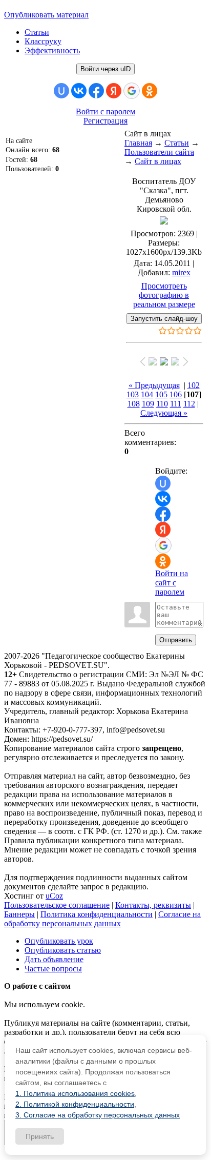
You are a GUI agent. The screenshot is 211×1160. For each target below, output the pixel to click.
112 (189, 403)
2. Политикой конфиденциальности (74, 1104)
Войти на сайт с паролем (171, 582)
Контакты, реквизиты (153, 905)
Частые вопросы (53, 968)
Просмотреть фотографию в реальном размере (164, 295)
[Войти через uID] (61, 90)
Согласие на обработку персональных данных (102, 919)
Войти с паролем (105, 111)
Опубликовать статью (63, 950)
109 (148, 403)
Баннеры (19, 914)
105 (161, 394)
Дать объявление (54, 959)
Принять (40, 1136)
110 (162, 403)
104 (147, 394)
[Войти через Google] (131, 91)
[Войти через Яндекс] (113, 90)
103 (132, 394)
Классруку (43, 41)
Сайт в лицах (158, 161)
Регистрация (105, 120)
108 (134, 403)
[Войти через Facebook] (96, 90)
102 (193, 385)
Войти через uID (105, 69)
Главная (138, 142)
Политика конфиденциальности (96, 914)
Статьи (37, 32)
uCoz (54, 895)
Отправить (175, 640)
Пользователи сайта (159, 152)
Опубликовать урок (59, 941)
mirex (181, 272)
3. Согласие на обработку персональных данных (97, 1115)
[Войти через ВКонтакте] (79, 90)
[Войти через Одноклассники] (149, 90)
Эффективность (52, 50)
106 (176, 394)
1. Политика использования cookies (75, 1093)
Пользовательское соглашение (57, 905)
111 (175, 403)
